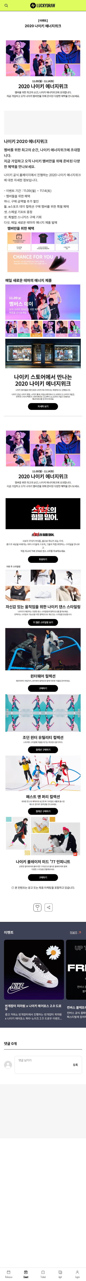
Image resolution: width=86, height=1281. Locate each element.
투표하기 (43, 559)
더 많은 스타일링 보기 (43, 622)
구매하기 (43, 688)
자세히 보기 (43, 406)
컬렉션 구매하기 (43, 749)
